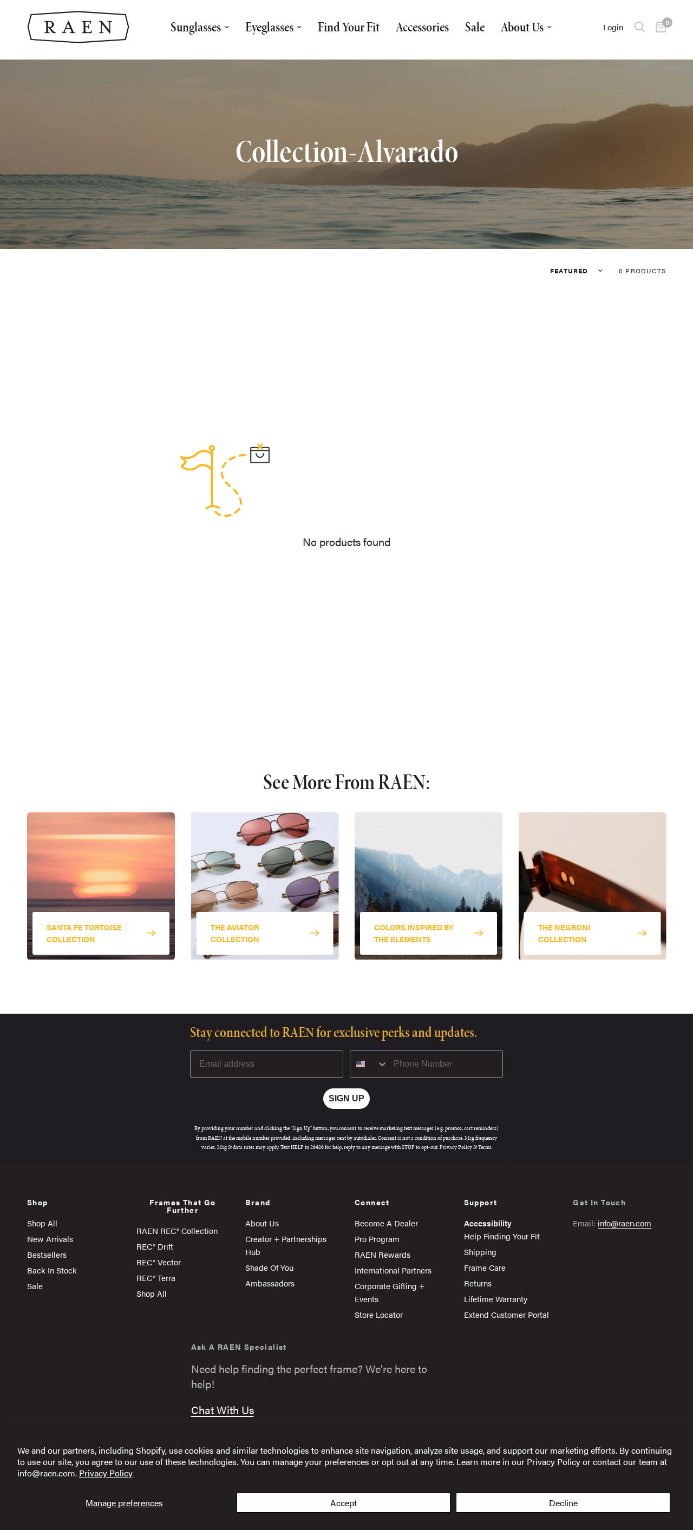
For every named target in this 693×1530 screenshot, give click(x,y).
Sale (475, 26)
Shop (37, 1202)
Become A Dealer (386, 1223)
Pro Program (377, 1238)
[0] (658, 27)
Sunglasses (196, 26)
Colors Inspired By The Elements (414, 932)
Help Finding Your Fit (502, 1236)
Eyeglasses (269, 26)
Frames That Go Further (182, 1205)
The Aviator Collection (235, 932)
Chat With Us (222, 1409)
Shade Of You (269, 1267)
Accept (343, 1502)
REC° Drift (154, 1246)
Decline (563, 1502)
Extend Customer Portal (506, 1314)
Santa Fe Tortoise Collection (84, 932)
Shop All (42, 1223)
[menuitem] (199, 27)
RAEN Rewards (382, 1254)
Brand (257, 1202)
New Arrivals (50, 1238)
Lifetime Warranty (495, 1298)
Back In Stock (52, 1270)
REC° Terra (155, 1277)
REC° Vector (158, 1262)
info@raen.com (624, 1223)
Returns (478, 1283)
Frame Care (485, 1267)
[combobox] (369, 1064)
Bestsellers (47, 1254)
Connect (372, 1202)
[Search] (639, 27)
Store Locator (379, 1314)
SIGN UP (346, 1098)
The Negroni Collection (564, 932)
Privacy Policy (106, 1473)
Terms (485, 1147)
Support (481, 1202)
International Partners (393, 1270)
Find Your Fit (349, 26)
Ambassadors (270, 1283)
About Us (522, 26)
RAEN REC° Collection (177, 1230)
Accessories (422, 26)
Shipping (480, 1251)
